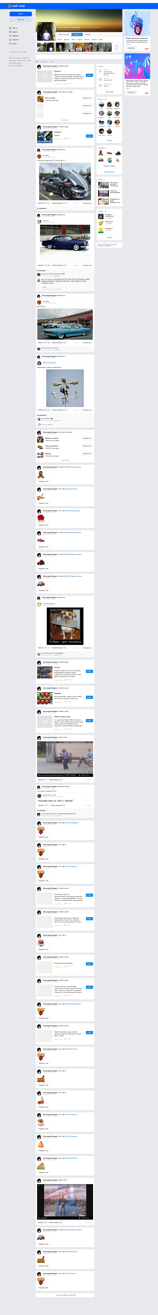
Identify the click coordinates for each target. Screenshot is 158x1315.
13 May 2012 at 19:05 (49, 796)
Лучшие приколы (49, 603)
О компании (17, 58)
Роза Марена (45, 418)
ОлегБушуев (101, 108)
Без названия (42, 1218)
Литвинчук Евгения (73, 511)
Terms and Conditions (16, 65)
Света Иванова (76, 467)
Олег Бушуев (71, 1273)
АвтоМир (46, 155)
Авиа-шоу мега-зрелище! (115, 191)
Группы (94, 39)
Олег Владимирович (74, 1004)
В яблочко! (109, 221)
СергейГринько (117, 126)
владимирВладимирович (101, 126)
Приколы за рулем (49, 362)
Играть (89, 75)
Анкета (59, 39)
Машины (46, 221)
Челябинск (109, 228)
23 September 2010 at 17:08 (51, 1181)
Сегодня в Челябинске (109, 215)
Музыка (86, 39)
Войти (20, 14)
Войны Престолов (62, 717)
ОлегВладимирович (109, 126)
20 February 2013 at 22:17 (50, 739)
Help (29, 60)
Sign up (21, 19)
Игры (100, 39)
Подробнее (131, 48)
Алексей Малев (46, 348)
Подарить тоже (43, 481)
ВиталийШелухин (117, 117)
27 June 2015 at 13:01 (49, 303)
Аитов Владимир (72, 823)
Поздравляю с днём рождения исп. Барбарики (115, 201)
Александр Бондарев (48, 814)
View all (109, 237)
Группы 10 (102, 211)
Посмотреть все (109, 172)
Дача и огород (50, 98)
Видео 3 (101, 179)
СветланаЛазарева (101, 135)
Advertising (25, 58)
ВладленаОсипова (117, 108)
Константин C (46, 274)
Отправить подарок (109, 166)
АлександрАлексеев (101, 117)
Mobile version (21, 60)
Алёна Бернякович (47, 653)
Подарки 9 (102, 148)
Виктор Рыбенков (47, 279)
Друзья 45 (102, 99)
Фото (73, 39)
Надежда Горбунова (109, 108)
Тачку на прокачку (51, 446)
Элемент (58, 132)
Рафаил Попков (72, 489)
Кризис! (57, 71)
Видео (80, 39)
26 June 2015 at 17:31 (49, 157)
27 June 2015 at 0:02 (49, 222)
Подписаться (87, 98)
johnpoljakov (109, 117)
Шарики (57, 693)
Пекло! (57, 667)
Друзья (66, 39)
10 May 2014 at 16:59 (49, 605)
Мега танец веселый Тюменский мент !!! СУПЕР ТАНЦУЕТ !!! (57, 775)
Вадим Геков (47, 795)
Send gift (88, 34)
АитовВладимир (109, 135)
